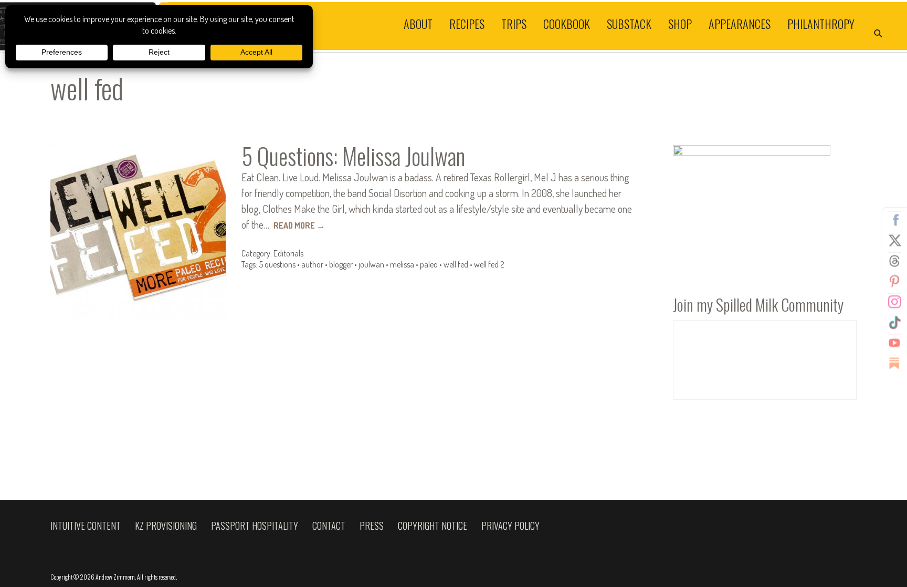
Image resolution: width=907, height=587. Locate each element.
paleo (429, 264)
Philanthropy (821, 23)
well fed (456, 264)
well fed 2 (489, 264)
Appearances (740, 23)
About (418, 23)
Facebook (894, 219)
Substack (629, 23)
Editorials (288, 253)
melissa (402, 264)
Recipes (466, 23)
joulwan (371, 264)
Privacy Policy (510, 525)
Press (372, 525)
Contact (328, 525)
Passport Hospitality (254, 525)
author (312, 264)
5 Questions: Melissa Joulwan (353, 156)
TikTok (894, 322)
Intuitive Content (85, 525)
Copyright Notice (432, 525)
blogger (341, 264)
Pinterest (894, 281)
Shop (680, 23)
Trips (513, 23)
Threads (894, 260)
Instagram (894, 301)
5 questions (277, 264)
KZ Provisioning (166, 525)
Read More (299, 225)
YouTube (894, 342)
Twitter (894, 240)
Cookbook (566, 23)
